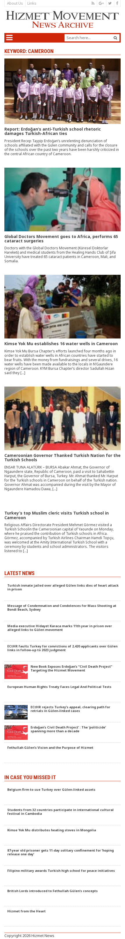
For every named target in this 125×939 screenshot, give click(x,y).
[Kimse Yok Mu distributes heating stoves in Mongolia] (62, 835)
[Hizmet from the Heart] (62, 916)
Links (31, 3)
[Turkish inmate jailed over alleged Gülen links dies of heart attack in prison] (62, 591)
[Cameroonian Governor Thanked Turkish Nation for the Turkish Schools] (62, 445)
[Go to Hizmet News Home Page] (62, 19)
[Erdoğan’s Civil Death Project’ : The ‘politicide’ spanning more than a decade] (62, 732)
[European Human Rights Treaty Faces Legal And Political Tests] (62, 692)
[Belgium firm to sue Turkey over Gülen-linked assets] (62, 795)
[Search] (115, 37)
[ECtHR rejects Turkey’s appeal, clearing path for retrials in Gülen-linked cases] (62, 712)
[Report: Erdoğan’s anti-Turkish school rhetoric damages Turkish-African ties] (62, 113)
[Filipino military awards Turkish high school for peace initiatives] (62, 876)
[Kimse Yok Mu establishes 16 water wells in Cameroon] (62, 330)
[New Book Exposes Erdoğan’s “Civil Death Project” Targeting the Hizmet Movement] (62, 672)
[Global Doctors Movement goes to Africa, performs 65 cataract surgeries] (62, 221)
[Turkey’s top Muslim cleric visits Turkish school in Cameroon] (62, 534)
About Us (15, 3)
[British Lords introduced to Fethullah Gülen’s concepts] (62, 896)
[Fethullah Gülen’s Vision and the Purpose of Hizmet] (62, 753)
